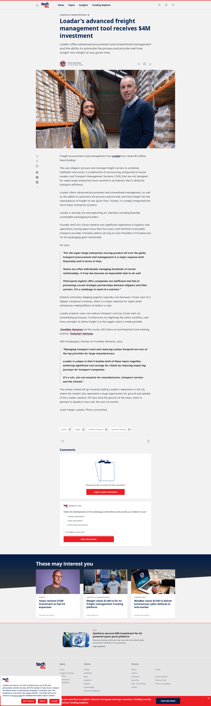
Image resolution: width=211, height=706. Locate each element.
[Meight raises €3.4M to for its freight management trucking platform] (105, 581)
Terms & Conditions (163, 684)
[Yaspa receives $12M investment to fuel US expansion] (58, 581)
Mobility (87, 684)
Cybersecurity (140, 597)
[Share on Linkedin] (37, 182)
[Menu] (37, 6)
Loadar (116, 156)
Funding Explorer (101, 5)
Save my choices (89, 539)
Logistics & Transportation (73, 15)
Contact (134, 687)
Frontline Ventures (71, 329)
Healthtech (88, 673)
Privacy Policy (160, 680)
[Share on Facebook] (37, 172)
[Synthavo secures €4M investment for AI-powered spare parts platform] (76, 639)
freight (77, 429)
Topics (71, 5)
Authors (134, 673)
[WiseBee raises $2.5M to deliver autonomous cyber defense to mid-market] (153, 581)
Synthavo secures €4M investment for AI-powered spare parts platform (117, 635)
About (133, 669)
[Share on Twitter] (37, 177)
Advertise (135, 680)
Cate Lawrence (92, 615)
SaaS (86, 677)
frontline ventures (96, 429)
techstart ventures (118, 429)
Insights (83, 5)
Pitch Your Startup (138, 684)
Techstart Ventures (81, 333)
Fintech (42, 597)
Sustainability (89, 687)
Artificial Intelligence (92, 691)
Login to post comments (105, 492)
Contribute (135, 677)
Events (157, 669)
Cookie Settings (161, 677)
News (61, 5)
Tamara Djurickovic (46, 615)
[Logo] (46, 5)
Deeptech (87, 680)
